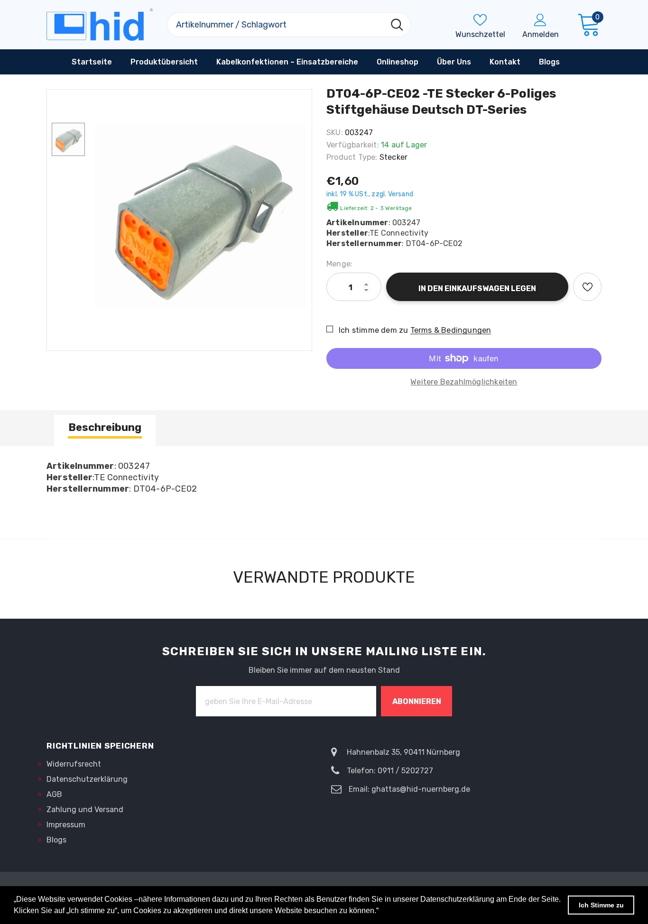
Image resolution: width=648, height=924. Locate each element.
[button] (381, 911)
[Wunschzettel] (587, 287)
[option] (200, 215)
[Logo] (99, 25)
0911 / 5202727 (405, 770)
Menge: (339, 263)
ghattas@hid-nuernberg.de (420, 789)
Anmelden (540, 34)
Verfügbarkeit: (352, 144)
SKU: (334, 132)
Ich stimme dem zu (373, 330)
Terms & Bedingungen (450, 330)
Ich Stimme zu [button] (601, 905)
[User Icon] (540, 19)
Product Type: (352, 157)
